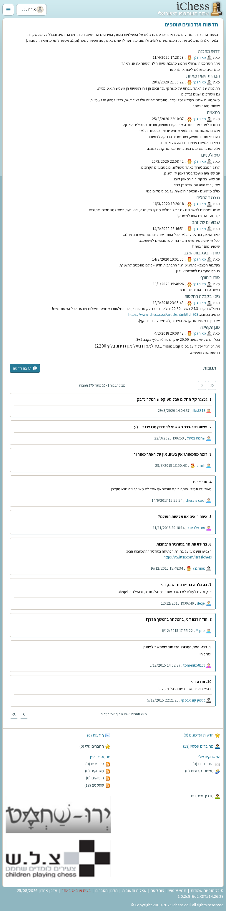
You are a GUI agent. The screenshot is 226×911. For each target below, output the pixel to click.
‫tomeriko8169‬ (194, 665)
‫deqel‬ (201, 603)
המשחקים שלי (209, 756)
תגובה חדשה (22, 368)
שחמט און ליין (100, 756)
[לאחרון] (14, 714)
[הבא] (24, 714)
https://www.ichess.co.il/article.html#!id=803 (163, 314)
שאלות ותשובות (134, 890)
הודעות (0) (95, 735)
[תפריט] (8, 10)
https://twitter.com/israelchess (188, 557)
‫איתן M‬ (200, 630)
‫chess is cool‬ (195, 500)
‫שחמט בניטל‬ (196, 438)
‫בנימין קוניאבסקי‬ (193, 700)
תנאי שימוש (177, 890)
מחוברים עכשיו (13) (198, 746)
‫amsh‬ (201, 465)
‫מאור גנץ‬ (199, 57)
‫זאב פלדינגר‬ (196, 527)
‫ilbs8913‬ (198, 410)
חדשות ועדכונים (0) (199, 735)
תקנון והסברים (106, 890)
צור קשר (157, 890)
